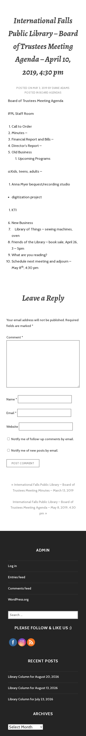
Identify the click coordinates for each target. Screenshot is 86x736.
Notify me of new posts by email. (34, 450)
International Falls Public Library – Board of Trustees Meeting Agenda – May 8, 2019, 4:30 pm (43, 507)
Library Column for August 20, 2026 (33, 677)
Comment (14, 337)
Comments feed (19, 588)
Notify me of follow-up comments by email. (42, 439)
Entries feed (16, 577)
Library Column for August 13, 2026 (33, 688)
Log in (12, 566)
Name (11, 399)
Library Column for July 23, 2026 (30, 699)
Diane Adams (60, 88)
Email (11, 413)
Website (12, 427)
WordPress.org (18, 599)
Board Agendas (50, 92)
